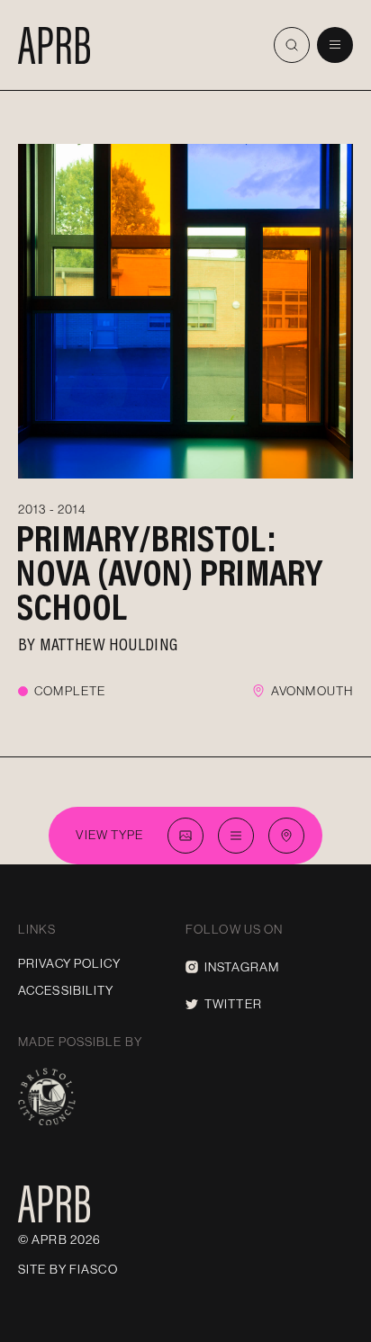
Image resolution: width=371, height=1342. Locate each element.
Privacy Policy (69, 963)
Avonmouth (312, 691)
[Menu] (335, 45)
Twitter (233, 1004)
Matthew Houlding (108, 643)
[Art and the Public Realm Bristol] (54, 45)
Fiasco (93, 1269)
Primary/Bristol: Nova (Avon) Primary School (169, 571)
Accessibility (66, 990)
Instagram (241, 967)
